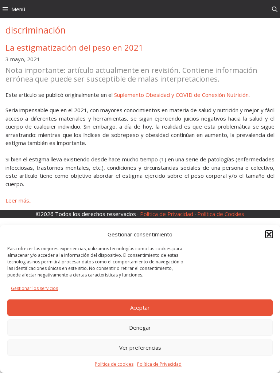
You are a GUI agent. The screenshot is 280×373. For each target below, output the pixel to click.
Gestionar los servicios (34, 288)
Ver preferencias (140, 347)
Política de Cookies (220, 213)
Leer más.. (18, 200)
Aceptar (140, 307)
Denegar (140, 327)
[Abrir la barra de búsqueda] (274, 9)
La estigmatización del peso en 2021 (74, 47)
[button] (269, 234)
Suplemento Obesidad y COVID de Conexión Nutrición (181, 94)
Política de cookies (114, 364)
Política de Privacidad (159, 364)
